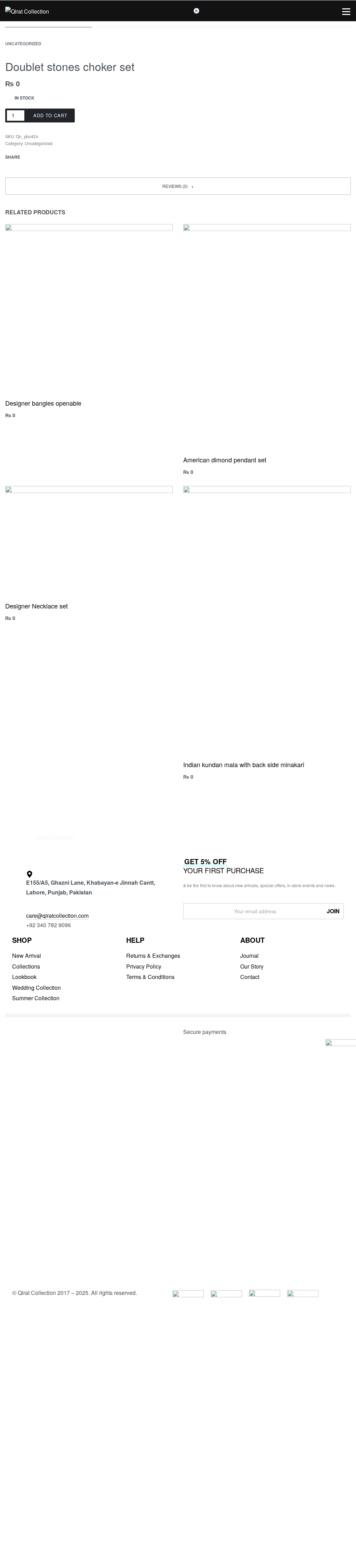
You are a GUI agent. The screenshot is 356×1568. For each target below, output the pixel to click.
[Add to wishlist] (92, 115)
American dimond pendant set (224, 459)
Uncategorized (23, 43)
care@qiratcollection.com (57, 916)
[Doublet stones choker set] (30, 157)
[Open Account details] (270, 11)
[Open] (346, 11)
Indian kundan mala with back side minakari (243, 764)
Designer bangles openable (43, 402)
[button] (178, 186)
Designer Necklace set (36, 605)
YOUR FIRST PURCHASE (223, 865)
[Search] (118, 10)
